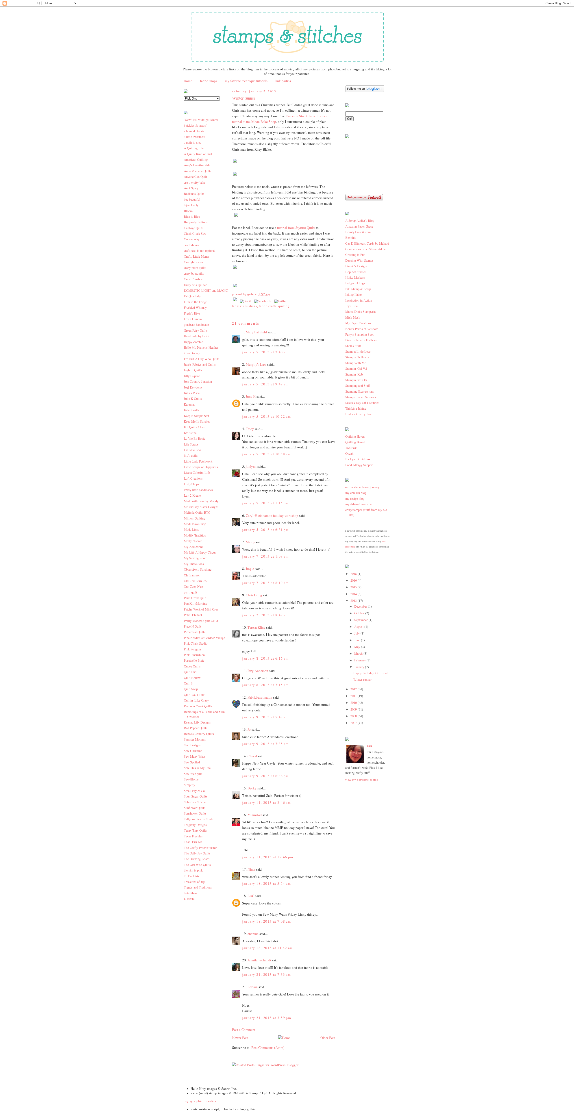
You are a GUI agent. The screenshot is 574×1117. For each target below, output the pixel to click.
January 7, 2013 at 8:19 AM (265, 582)
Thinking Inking (355, 408)
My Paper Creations (358, 323)
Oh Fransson (192, 575)
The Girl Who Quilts (197, 865)
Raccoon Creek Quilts (198, 706)
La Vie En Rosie (194, 438)
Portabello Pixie (194, 660)
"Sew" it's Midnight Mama (201, 119)
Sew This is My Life (197, 768)
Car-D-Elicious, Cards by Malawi (367, 243)
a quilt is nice (192, 142)
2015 (354, 587)
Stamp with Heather (358, 357)
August (359, 626)
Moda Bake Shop (195, 524)
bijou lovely (191, 205)
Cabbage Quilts (194, 228)
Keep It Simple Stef (196, 416)
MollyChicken (193, 541)
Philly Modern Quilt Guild (201, 621)
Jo (249, 729)
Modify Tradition (195, 535)
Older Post (327, 1037)
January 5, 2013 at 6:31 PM (265, 529)
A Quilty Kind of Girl (198, 154)
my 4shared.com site (358, 504)
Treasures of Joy (194, 882)
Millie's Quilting (194, 518)
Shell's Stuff (353, 346)
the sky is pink (193, 870)
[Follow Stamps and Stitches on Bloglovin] (364, 91)
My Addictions (193, 547)
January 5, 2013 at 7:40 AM (265, 352)
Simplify (189, 785)
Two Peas (351, 447)
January (359, 667)
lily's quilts (191, 455)
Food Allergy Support (359, 465)
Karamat (189, 404)
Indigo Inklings (355, 283)
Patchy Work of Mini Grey (201, 609)
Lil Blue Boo (192, 450)
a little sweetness (195, 137)
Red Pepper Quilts (195, 728)
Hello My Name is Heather (201, 347)
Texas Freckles (193, 836)
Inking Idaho (353, 294)
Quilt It (188, 683)
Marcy (250, 542)
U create (189, 899)
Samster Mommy (195, 739)
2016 (354, 580)
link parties (283, 80)
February (360, 660)
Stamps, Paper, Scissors (360, 397)
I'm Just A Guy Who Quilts (202, 359)
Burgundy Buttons (196, 222)
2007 (354, 723)
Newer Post (240, 1037)
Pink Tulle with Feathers (361, 340)
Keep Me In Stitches (197, 421)
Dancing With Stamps (359, 260)
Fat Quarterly (192, 296)
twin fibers (191, 893)
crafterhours (191, 245)
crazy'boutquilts (194, 273)
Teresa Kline (256, 627)
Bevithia (350, 237)
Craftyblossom (193, 262)
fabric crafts (267, 306)
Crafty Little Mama (196, 256)
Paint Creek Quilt (195, 598)
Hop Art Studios (355, 272)
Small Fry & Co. (195, 791)
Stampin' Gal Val (356, 368)
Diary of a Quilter (195, 285)
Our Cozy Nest (193, 586)
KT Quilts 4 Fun (194, 427)
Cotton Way (191, 239)
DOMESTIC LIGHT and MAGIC (206, 290)
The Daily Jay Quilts (197, 853)
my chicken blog (355, 493)
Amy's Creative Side (197, 165)
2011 (354, 696)
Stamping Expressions (359, 391)
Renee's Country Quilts (199, 734)
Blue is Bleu (192, 216)
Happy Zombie (193, 342)
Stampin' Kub (354, 374)
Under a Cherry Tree (358, 414)
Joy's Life (351, 306)
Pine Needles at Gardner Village (204, 638)
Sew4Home (191, 779)
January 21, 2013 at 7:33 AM (266, 974)
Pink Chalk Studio (195, 643)
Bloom (188, 211)
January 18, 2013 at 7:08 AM (266, 921)
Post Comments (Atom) (267, 1047)
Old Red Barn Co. (195, 581)
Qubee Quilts (192, 666)
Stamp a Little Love (357, 351)
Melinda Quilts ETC (197, 512)
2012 (354, 689)
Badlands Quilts (194, 193)
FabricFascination (260, 697)
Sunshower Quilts (195, 813)
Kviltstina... (191, 433)
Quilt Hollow (192, 678)
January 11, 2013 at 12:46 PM (267, 857)
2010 (354, 702)
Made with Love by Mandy (201, 501)
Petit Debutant (193, 615)
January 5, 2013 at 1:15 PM (265, 503)
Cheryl (252, 756)
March (358, 653)
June (357, 640)
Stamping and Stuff (357, 385)
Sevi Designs (192, 745)
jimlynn (251, 466)
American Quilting (196, 159)
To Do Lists (191, 876)
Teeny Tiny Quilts (195, 830)
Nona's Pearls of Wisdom (361, 329)
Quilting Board (355, 442)
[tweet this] (280, 301)
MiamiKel (255, 815)
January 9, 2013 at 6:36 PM (265, 776)
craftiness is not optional (199, 250)
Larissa (253, 986)
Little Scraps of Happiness (201, 467)
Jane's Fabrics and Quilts (200, 364)
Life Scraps (191, 444)
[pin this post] (245, 301)
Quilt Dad (190, 672)
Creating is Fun (355, 254)
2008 (354, 716)
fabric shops (208, 80)
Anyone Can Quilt (195, 176)
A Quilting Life (194, 148)
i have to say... (193, 353)
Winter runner (243, 98)
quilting (283, 306)
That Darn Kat (193, 842)
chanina (253, 933)
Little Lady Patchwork (198, 461)
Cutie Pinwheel (193, 279)
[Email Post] (235, 301)
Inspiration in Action (358, 300)
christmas (250, 306)
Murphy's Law (256, 364)
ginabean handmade (196, 324)
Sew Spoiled (192, 762)
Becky (252, 788)
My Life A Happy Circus (200, 552)
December (361, 606)
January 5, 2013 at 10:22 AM (266, 416)
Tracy (250, 428)
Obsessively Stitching (197, 569)
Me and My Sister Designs (201, 507)
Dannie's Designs (356, 266)
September (361, 620)
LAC (251, 895)
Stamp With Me (355, 363)
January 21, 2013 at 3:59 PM (266, 1017)
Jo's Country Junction (198, 381)
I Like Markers (355, 277)
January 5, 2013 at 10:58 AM (266, 454)
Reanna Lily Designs (197, 722)
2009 (354, 709)
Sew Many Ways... (196, 756)
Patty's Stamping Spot (359, 334)
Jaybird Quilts (193, 370)
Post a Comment (243, 1029)
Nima (251, 869)
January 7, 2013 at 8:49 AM (265, 615)
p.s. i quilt (190, 592)
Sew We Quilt (193, 773)
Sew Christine (193, 751)
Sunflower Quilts (194, 808)
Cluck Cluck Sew (195, 233)
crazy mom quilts (195, 267)
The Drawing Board (196, 859)
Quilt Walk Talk (194, 695)
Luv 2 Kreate (192, 495)
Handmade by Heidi (196, 336)
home (188, 80)
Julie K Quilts (193, 398)
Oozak (349, 453)
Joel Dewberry (193, 387)
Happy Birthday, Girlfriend (370, 673)
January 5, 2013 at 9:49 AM (265, 384)
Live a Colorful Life (197, 472)
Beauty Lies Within (358, 232)
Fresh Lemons (193, 319)
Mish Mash (352, 317)
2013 (354, 600)
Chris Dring (254, 595)
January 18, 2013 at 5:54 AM (266, 883)
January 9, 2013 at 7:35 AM (265, 743)
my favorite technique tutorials (246, 80)
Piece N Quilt (192, 626)
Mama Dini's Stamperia (360, 311)
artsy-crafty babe (194, 182)
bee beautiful (192, 199)
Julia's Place (192, 393)
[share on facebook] (262, 301)
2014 (354, 594)
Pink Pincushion (194, 655)
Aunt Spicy (191, 188)
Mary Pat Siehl (256, 332)
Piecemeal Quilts (194, 632)
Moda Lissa (191, 529)
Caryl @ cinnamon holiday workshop (272, 515)
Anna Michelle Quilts (197, 171)
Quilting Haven (355, 436)
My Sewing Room (195, 558)
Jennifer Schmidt (259, 960)
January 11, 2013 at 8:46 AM (266, 802)
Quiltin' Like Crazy (196, 700)
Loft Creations (193, 478)
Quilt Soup (191, 689)
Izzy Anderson (258, 670)
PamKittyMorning (195, 603)
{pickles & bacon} (196, 125)
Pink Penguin (192, 649)
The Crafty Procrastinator (200, 847)
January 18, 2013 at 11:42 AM (267, 947)
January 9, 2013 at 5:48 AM (265, 717)
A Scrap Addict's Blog (359, 220)
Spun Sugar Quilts (195, 796)
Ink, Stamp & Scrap (358, 289)
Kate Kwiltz (191, 410)
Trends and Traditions (198, 887)
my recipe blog (354, 498)
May (357, 647)
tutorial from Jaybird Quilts (296, 227)
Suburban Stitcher (195, 802)
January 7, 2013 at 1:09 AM (265, 556)
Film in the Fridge (195, 302)
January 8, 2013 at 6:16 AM (265, 658)
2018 (354, 574)
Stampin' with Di (356, 380)
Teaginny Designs (195, 825)
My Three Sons (194, 564)
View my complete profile (361, 779)
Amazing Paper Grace (359, 226)
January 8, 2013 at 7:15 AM (265, 684)
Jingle (250, 568)
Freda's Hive (192, 313)
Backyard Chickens (357, 459)
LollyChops (191, 484)
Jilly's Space (192, 376)
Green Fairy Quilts (196, 330)
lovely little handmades (198, 490)
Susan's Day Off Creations (362, 403)
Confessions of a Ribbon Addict (366, 249)
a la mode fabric (194, 131)
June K (251, 396)
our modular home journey (362, 487)
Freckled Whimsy (195, 307)
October (359, 613)
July (357, 633)
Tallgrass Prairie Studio (199, 819)
